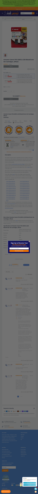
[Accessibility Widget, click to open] (36, 492)
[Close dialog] (29, 241)
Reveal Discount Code (19, 250)
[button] (35, 488)
